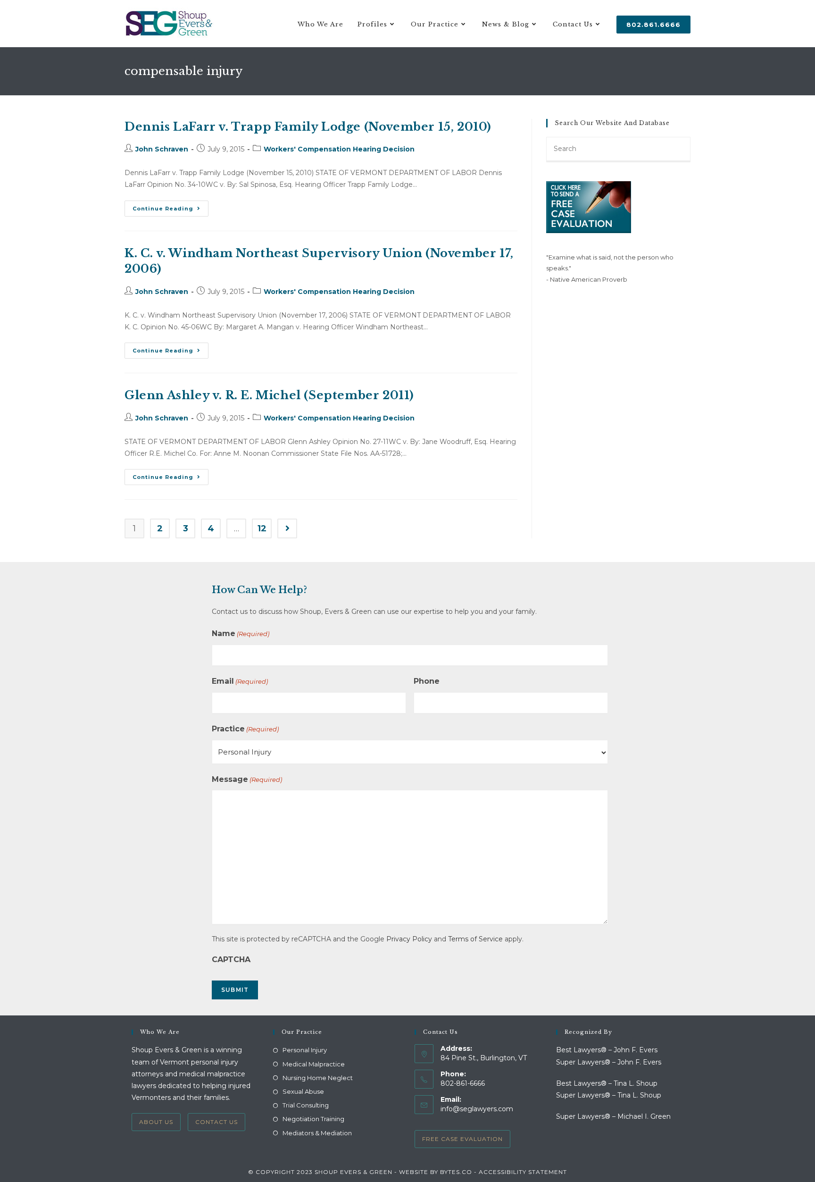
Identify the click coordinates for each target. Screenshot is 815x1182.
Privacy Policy (409, 939)
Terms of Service (475, 939)
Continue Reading (170, 210)
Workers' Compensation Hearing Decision (339, 149)
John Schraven (161, 149)
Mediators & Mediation (317, 1133)
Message (247, 779)
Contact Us (216, 1121)
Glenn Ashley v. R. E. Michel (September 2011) (269, 395)
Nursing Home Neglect (318, 1077)
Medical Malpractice (314, 1064)
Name (240, 633)
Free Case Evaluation (462, 1138)
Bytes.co (456, 1171)
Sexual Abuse (303, 1091)
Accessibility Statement (523, 1171)
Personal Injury (305, 1050)
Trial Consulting (306, 1105)
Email (240, 681)
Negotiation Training (313, 1119)
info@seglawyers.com (477, 1109)
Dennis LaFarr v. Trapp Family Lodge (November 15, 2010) (308, 127)
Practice (245, 728)
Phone (427, 681)
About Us (156, 1121)
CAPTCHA (231, 959)
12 (262, 528)
